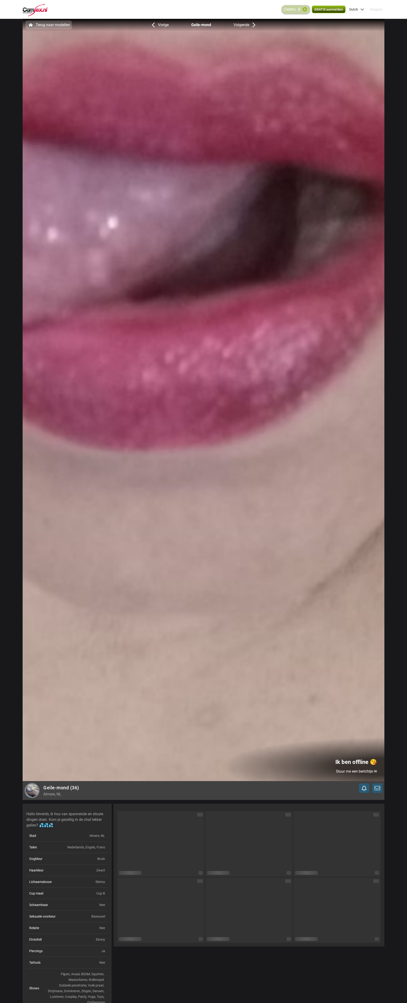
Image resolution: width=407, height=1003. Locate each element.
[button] (356, 9)
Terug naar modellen (53, 25)
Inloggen (376, 9)
